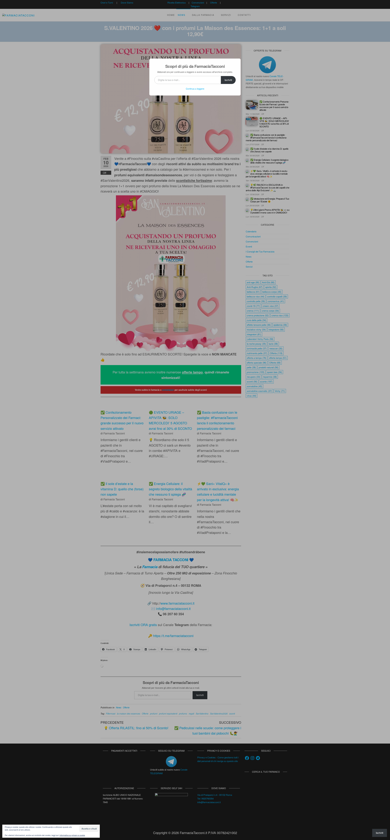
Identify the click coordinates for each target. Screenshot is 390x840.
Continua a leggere (195, 88)
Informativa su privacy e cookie (72, 835)
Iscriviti (228, 80)
